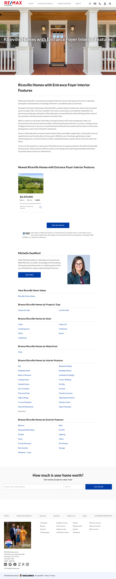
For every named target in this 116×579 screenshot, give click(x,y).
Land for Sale (64, 310)
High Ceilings (23, 398)
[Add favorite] (41, 207)
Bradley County (62, 523)
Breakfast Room (65, 370)
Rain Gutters (23, 448)
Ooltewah (76, 532)
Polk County (61, 526)
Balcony (21, 425)
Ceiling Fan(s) (23, 380)
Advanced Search (45, 4)
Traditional (22, 338)
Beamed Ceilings (65, 366)
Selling (43, 516)
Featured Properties (103, 516)
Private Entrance (24, 443)
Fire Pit (62, 430)
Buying (57, 516)
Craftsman (63, 329)
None (20, 439)
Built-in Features (24, 375)
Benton (42, 526)
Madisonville (77, 526)
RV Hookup (63, 443)
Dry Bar (62, 384)
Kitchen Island (64, 402)
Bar (19, 366)
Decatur (43, 529)
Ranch (61, 333)
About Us (71, 516)
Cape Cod (63, 324)
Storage (62, 448)
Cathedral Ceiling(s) (66, 375)
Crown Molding (65, 380)
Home (30, 4)
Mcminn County (95, 523)
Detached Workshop (26, 430)
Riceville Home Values (26, 296)
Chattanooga (44, 532)
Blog (85, 516)
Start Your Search (58, 225)
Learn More (29, 275)
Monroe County (94, 526)
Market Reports (64, 4)
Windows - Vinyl (24, 452)
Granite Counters (66, 393)
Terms (47, 576)
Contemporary (24, 329)
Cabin (20, 324)
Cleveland (43, 523)
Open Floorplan (65, 407)
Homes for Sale (24, 310)
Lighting (62, 434)
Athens (75, 523)
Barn (61, 425)
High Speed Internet (67, 398)
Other (20, 333)
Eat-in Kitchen (23, 389)
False (20, 352)
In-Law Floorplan (24, 402)
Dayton (75, 529)
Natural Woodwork (25, 407)
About (78, 4)
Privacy (52, 576)
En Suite (62, 389)
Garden (21, 434)
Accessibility (39, 576)
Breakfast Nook (24, 370)
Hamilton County (63, 532)
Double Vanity (23, 384)
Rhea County (93, 529)
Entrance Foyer (24, 393)
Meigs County (61, 529)
